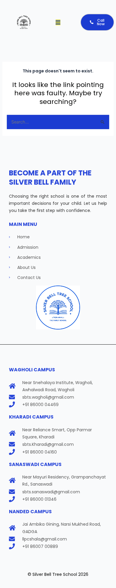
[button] (58, 22)
